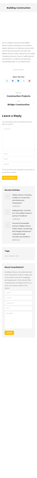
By (18, 70)
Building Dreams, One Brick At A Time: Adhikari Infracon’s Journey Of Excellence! (22, 213)
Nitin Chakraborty (26, 476)
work (17, 256)
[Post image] (8, 197)
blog (6, 256)
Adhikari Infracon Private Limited (22, 471)
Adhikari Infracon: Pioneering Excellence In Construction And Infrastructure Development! (21, 199)
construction (11, 256)
